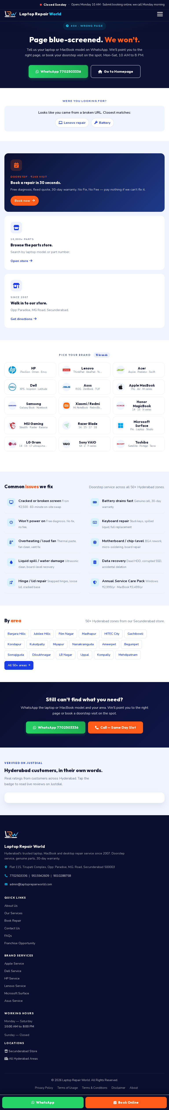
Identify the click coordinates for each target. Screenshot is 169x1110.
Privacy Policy (44, 1088)
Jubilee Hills (42, 634)
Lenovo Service (15, 986)
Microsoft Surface (16, 993)
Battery (104, 122)
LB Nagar (65, 655)
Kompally (103, 655)
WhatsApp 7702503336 (60, 71)
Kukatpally (37, 644)
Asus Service (13, 1001)
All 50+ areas (17, 665)
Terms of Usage (67, 1088)
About (134, 1088)
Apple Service (14, 964)
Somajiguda (16, 655)
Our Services (13, 913)
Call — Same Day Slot (118, 727)
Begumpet (131, 644)
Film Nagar (66, 634)
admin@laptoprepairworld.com (31, 884)
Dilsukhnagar (41, 655)
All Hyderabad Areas (23, 1059)
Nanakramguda (83, 644)
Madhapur (89, 634)
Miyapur (58, 644)
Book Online (128, 1102)
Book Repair (12, 921)
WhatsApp (45, 1102)
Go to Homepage (118, 71)
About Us (11, 906)
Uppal (85, 655)
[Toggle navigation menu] (160, 14)
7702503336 (18, 876)
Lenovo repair (75, 122)
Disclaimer (118, 1088)
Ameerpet (109, 644)
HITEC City (112, 634)
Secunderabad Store (22, 1051)
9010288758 (62, 876)
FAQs (8, 936)
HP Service (12, 978)
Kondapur (14, 644)
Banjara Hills (17, 634)
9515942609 (40, 876)
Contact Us (12, 928)
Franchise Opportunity (19, 943)
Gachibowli (135, 634)
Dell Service (12, 971)
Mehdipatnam (128, 655)
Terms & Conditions (94, 1088)
